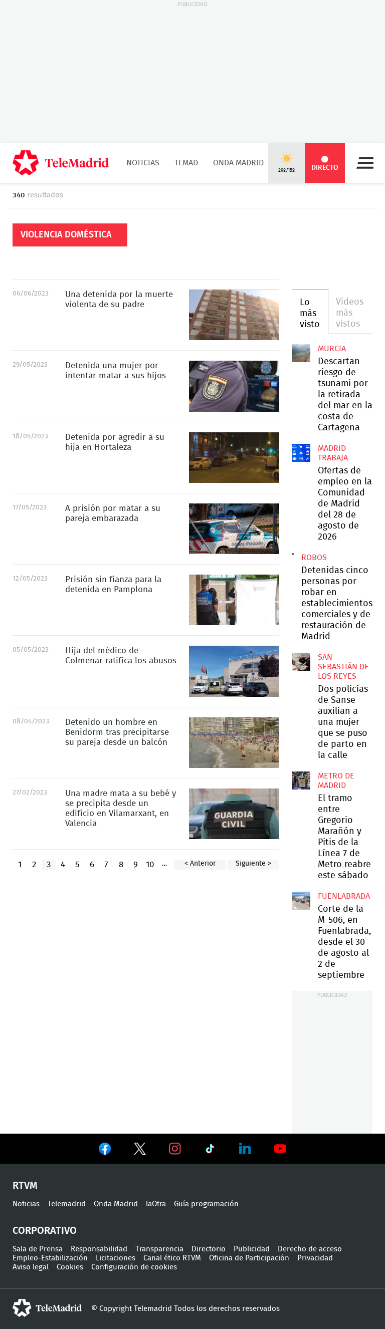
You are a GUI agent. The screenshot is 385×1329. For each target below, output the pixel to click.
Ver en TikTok (210, 1151)
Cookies (70, 1267)
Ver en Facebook (105, 1151)
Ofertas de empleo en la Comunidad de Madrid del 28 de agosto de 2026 (301, 453)
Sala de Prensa (38, 1249)
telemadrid (47, 1307)
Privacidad (315, 1258)
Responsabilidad (99, 1249)
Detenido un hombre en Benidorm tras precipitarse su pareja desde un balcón (234, 742)
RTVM (25, 1186)
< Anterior (200, 863)
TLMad (186, 163)
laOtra (156, 1204)
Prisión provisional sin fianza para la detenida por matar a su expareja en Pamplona (234, 600)
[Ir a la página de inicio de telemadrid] (61, 162)
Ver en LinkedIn (245, 1149)
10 (150, 864)
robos (314, 558)
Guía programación (206, 1204)
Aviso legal (31, 1267)
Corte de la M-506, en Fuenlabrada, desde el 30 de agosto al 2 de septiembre (301, 901)
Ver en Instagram (175, 1149)
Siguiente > (253, 863)
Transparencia (159, 1249)
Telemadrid (67, 1204)
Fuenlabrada (344, 896)
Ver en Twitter (140, 1151)
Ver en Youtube (280, 1149)
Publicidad (252, 1249)
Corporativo (45, 1231)
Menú (365, 163)
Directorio (208, 1249)
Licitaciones (115, 1258)
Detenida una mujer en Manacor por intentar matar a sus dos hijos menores (234, 386)
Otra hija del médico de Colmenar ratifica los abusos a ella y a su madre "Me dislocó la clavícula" (234, 671)
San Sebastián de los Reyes (343, 666)
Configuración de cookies (134, 1267)
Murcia (332, 349)
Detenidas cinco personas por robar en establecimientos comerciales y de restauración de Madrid (293, 554)
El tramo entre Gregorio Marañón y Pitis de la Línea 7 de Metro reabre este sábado (301, 780)
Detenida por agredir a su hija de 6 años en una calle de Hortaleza (234, 457)
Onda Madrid (238, 163)
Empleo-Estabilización (50, 1258)
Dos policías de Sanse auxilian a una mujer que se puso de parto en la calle (301, 662)
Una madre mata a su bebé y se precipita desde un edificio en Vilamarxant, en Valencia (234, 813)
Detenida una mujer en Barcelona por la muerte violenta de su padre (234, 315)
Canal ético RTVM (172, 1258)
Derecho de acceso (310, 1249)
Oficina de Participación (249, 1258)
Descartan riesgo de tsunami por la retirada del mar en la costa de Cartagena (301, 353)
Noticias (142, 163)
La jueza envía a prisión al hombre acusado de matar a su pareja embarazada (234, 528)
